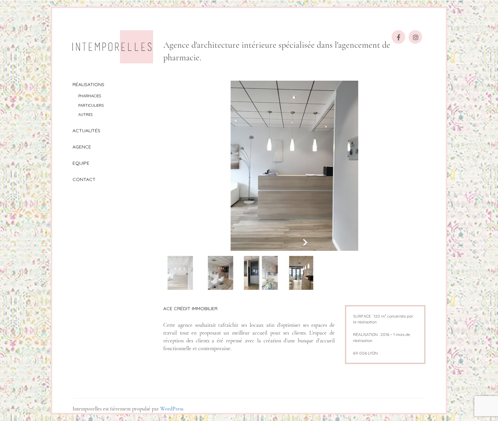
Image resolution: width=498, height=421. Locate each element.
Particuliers (91, 105)
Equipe (80, 163)
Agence (81, 147)
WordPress (171, 408)
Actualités (86, 130)
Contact (84, 179)
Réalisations (88, 84)
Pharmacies (89, 96)
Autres (85, 114)
